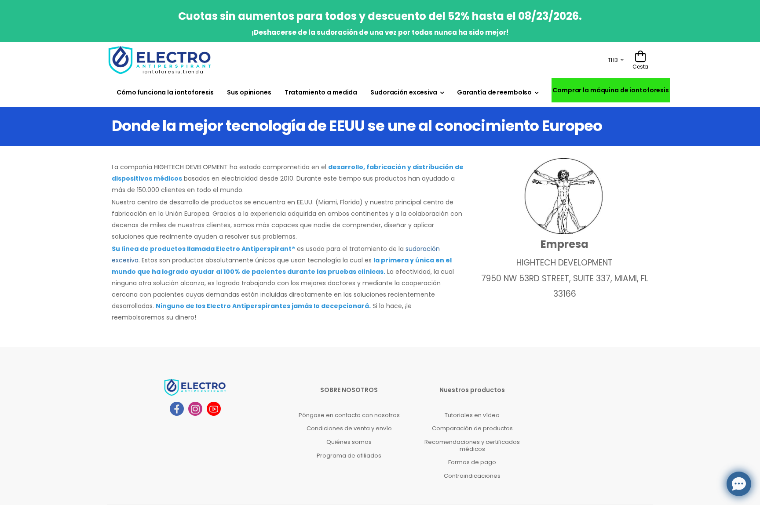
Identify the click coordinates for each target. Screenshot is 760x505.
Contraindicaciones (472, 476)
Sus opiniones (249, 92)
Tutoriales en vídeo (472, 415)
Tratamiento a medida (321, 92)
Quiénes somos (349, 442)
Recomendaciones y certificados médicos (472, 445)
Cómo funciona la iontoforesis (165, 92)
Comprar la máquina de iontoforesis (610, 90)
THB (613, 60)
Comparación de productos (472, 428)
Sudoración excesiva (403, 92)
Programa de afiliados (349, 455)
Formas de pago (472, 462)
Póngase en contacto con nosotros (349, 415)
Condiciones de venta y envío (349, 428)
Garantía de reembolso (494, 92)
